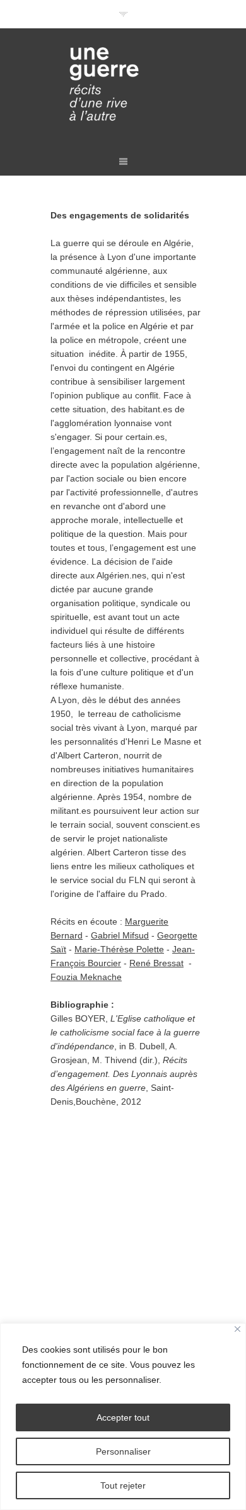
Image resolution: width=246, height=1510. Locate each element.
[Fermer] (237, 1329)
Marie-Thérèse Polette (119, 949)
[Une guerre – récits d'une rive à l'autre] (123, 85)
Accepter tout (123, 1417)
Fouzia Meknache (86, 977)
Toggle (123, 14)
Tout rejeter (123, 1485)
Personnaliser (123, 1451)
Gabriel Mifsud (120, 935)
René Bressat (156, 963)
